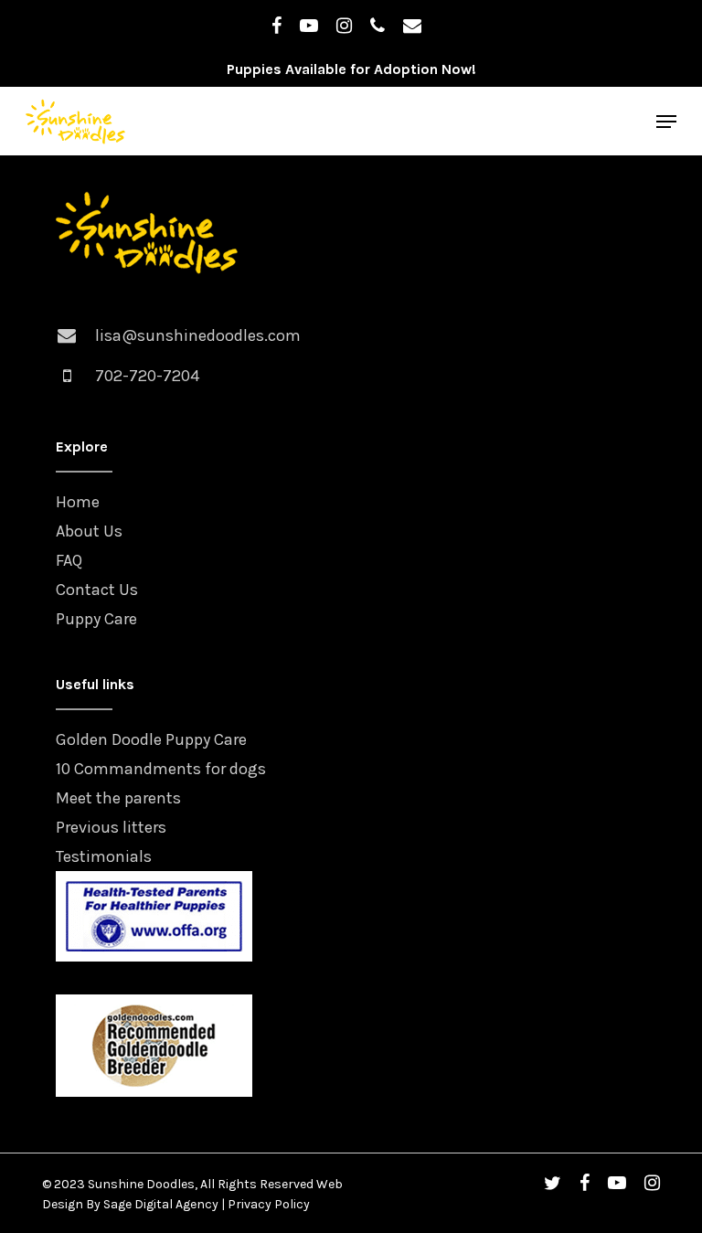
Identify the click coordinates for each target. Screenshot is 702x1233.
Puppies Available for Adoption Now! (351, 69)
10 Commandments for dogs (161, 769)
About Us (89, 531)
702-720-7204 (147, 376)
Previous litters (111, 827)
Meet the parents (118, 798)
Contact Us (97, 589)
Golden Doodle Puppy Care (151, 739)
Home (78, 502)
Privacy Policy (269, 1204)
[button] (666, 121)
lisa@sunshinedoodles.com (198, 335)
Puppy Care (96, 619)
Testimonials (104, 856)
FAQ (69, 560)
